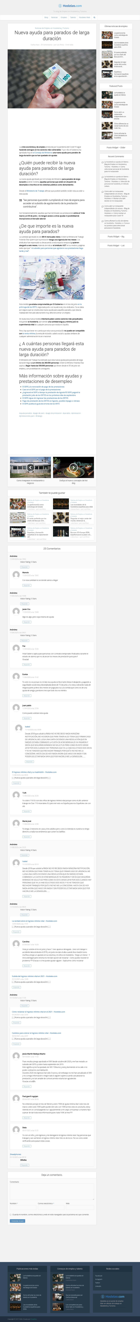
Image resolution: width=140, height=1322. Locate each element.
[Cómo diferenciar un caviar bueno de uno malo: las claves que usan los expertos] (108, 126)
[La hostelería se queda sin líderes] (108, 95)
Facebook (98, 1276)
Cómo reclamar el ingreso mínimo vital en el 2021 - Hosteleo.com (38, 1012)
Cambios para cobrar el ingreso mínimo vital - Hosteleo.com (36, 1033)
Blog (46, 17)
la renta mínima (29, 333)
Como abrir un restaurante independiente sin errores (120, 115)
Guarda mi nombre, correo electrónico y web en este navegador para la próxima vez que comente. (50, 1214)
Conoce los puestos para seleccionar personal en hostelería (117, 225)
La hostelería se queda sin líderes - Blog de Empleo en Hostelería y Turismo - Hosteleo (116, 164)
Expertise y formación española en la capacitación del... (37, 535)
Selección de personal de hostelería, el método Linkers (117, 183)
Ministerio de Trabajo (35, 191)
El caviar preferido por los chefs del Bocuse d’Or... (120, 55)
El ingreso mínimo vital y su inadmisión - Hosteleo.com (34, 772)
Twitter (97, 1283)
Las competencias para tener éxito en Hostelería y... (75, 1306)
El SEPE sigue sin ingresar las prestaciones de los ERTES (45, 398)
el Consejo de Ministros (42, 152)
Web (67, 1203)
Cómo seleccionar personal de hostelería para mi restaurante (116, 169)
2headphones (15, 1154)
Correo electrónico (46, 1203)
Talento (73, 17)
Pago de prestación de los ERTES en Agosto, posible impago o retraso (51, 401)
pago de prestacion (54, 413)
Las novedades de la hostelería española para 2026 (121, 45)
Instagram (98, 1279)
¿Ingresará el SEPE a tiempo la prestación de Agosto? (44, 392)
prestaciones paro (27, 416)
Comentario (14, 1182)
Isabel (27, 726)
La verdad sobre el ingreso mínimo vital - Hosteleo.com (34, 921)
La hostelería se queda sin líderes (120, 94)
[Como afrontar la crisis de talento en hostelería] (108, 135)
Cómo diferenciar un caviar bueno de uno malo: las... (121, 126)
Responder (24, 567)
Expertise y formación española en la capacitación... (121, 74)
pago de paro (39, 413)
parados (67, 413)
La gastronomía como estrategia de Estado (121, 35)
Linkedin (98, 1286)
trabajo (39, 416)
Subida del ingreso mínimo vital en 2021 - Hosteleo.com (34, 976)
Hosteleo (34, 1319)
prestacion (76, 413)
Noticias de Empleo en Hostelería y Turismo (52, 28)
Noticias (54, 17)
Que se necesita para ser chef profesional (74, 1296)
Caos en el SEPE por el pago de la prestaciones (41, 389)
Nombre (14, 1203)
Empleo (64, 17)
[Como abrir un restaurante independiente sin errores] (108, 114)
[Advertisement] (52, 127)
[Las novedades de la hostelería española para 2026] (108, 45)
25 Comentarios (46, 45)
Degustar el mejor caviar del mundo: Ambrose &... (120, 64)
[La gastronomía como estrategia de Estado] (108, 35)
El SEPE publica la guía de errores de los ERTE (41, 404)
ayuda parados (26, 413)
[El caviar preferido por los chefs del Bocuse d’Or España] (108, 54)
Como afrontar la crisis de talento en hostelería (120, 136)
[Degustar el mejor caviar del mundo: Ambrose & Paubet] (108, 64)
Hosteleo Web (84, 17)
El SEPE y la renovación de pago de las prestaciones (43, 387)
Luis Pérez (60, 45)
